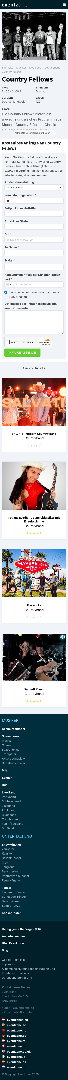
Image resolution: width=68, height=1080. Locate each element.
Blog (5, 950)
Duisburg (42, 91)
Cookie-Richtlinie (13, 959)
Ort (7, 234)
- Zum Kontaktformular (17, 1012)
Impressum (9, 964)
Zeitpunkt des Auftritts (20, 208)
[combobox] (34, 240)
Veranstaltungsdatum (20, 195)
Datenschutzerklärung (17, 977)
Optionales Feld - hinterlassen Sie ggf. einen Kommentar (30, 306)
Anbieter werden (13, 936)
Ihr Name (11, 247)
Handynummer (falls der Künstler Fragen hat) (32, 277)
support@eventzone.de (18, 1007)
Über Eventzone (13, 943)
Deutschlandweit (13, 101)
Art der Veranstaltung (19, 182)
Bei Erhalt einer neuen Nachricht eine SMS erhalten (34, 294)
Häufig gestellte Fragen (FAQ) (22, 929)
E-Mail (9, 260)
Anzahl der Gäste (16, 221)
